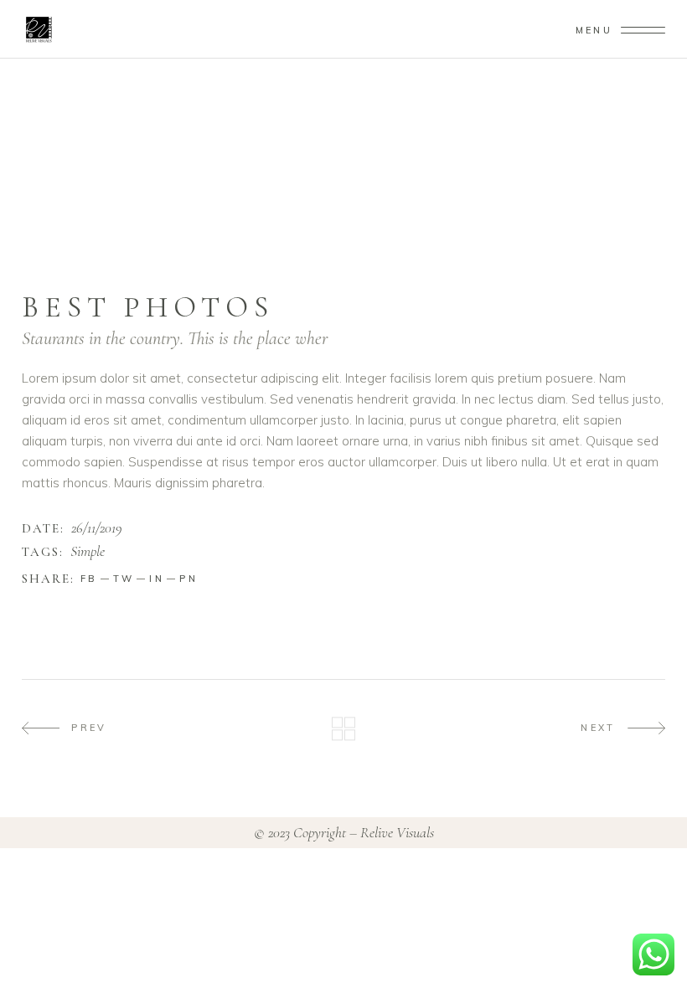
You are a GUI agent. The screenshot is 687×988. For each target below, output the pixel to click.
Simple (87, 551)
